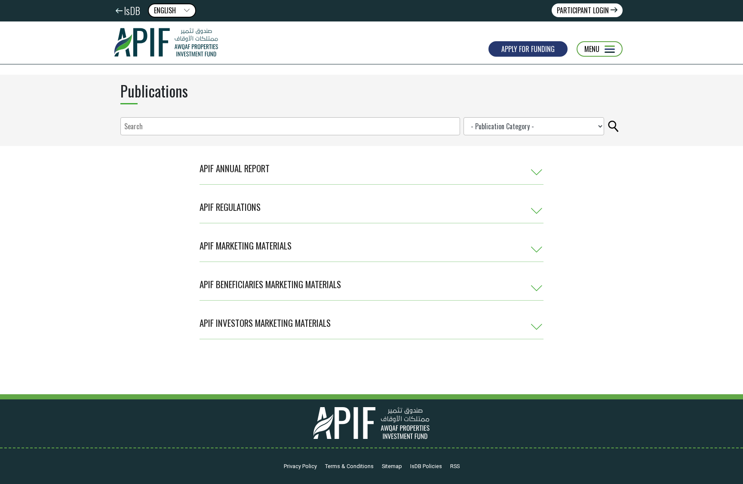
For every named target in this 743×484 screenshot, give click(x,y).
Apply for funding (528, 49)
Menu (591, 49)
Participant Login (584, 10)
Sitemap (392, 466)
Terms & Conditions (349, 466)
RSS (455, 466)
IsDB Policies (426, 466)
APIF (169, 42)
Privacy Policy (300, 466)
